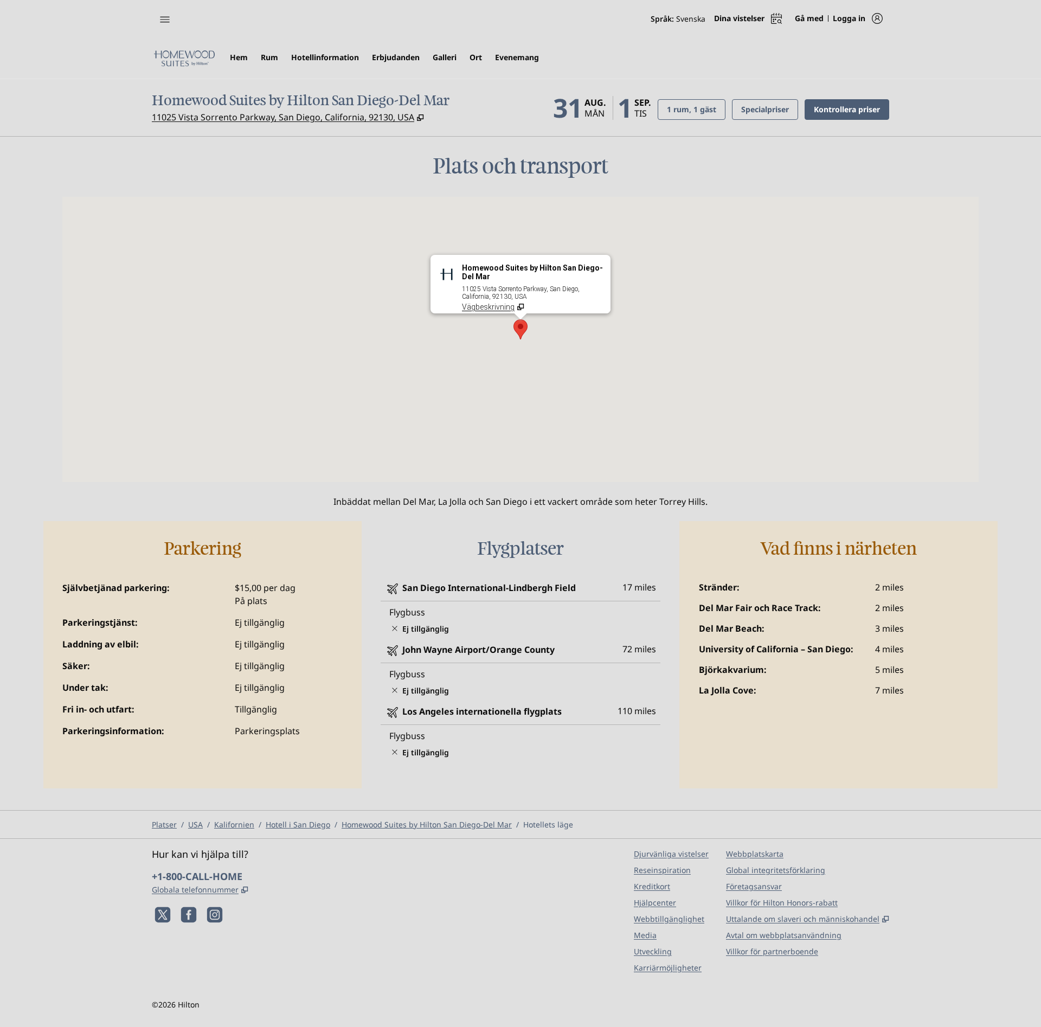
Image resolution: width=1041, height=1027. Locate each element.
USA (195, 824)
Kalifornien (234, 824)
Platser (164, 824)
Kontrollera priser (851, 109)
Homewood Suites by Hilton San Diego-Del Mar (427, 824)
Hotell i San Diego (298, 824)
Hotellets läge (548, 824)
